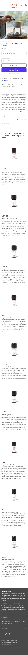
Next (7, 123)
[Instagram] (6, 634)
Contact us (8, 640)
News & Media (14, 640)
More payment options (14, 74)
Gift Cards (15, 642)
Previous (3, 123)
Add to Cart (14, 65)
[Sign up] (26, 628)
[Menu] (2, 5)
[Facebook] (2, 634)
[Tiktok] (9, 634)
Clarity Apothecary (5, 41)
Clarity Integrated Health (6, 645)
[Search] (22, 5)
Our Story (3, 640)
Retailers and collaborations (6, 642)
